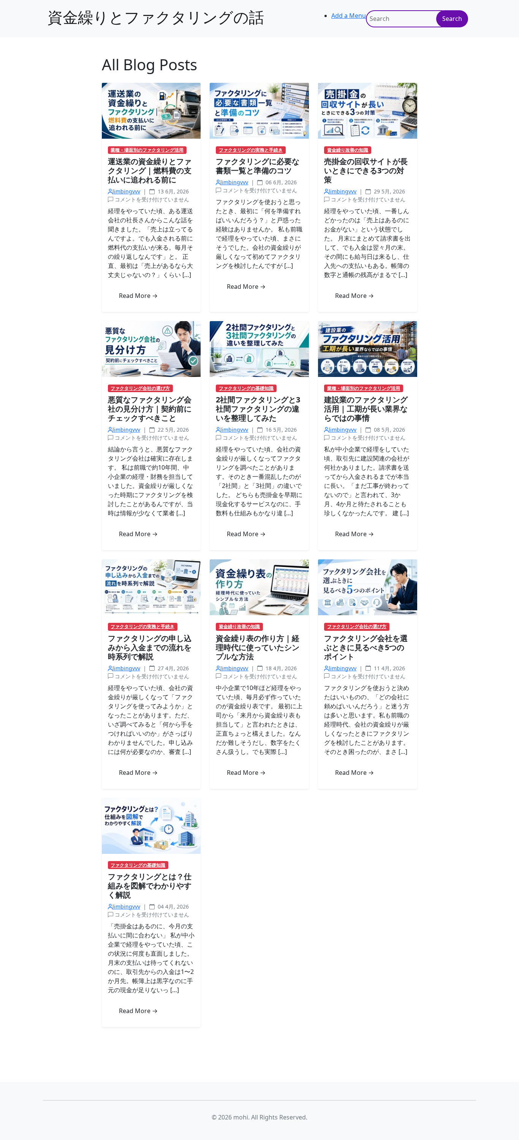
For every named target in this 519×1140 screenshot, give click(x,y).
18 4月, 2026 (280, 668)
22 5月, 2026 (172, 429)
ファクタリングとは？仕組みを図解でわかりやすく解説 (149, 885)
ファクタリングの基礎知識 (246, 388)
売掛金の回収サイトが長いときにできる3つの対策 (366, 170)
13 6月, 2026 (172, 191)
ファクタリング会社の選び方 (140, 388)
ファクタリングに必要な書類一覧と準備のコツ (257, 166)
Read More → (138, 295)
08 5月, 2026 (388, 429)
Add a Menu (348, 15)
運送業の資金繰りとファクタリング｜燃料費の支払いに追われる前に (149, 170)
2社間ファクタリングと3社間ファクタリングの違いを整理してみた (258, 408)
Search (452, 18)
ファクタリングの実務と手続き (251, 150)
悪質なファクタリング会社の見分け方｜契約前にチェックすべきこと (149, 408)
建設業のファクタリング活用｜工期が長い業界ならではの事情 (366, 408)
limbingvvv (126, 191)
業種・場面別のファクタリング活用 (147, 150)
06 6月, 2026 (280, 182)
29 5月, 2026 (388, 191)
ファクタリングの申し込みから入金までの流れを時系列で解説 (149, 647)
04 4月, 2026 (172, 906)
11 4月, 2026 (388, 668)
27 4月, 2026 (172, 668)
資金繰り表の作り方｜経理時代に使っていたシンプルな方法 (257, 647)
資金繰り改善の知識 (347, 150)
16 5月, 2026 (280, 429)
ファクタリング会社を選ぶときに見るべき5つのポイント (366, 647)
